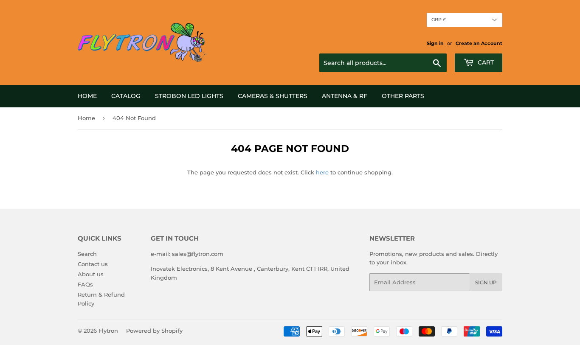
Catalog (126, 96)
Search (87, 253)
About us (91, 274)
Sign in (435, 43)
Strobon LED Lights (189, 96)
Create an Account (479, 43)
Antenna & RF (344, 96)
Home (87, 96)
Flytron (108, 330)
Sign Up (486, 282)
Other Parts (403, 96)
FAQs (85, 284)
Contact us (93, 264)
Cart (485, 62)
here (322, 172)
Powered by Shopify (154, 330)
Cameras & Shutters (272, 96)
